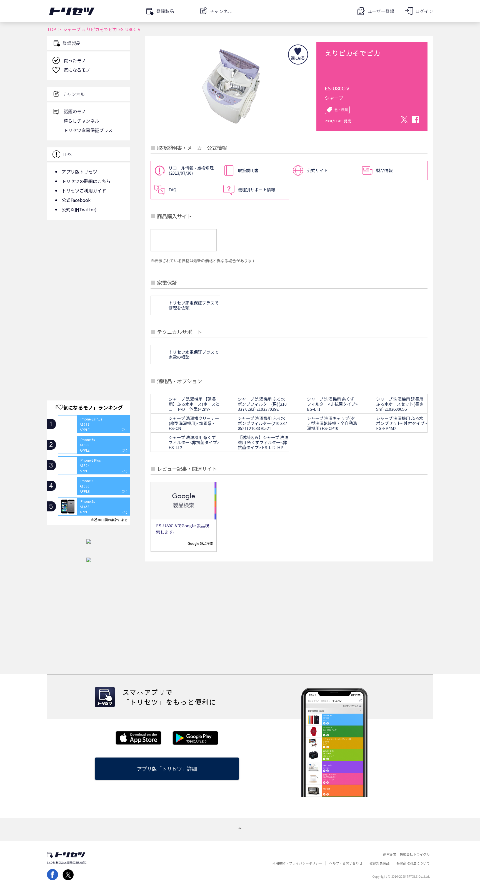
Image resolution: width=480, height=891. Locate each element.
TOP (51, 29)
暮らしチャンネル (81, 120)
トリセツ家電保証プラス (88, 130)
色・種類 (341, 110)
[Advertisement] (88, 268)
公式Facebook (76, 200)
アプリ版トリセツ (79, 171)
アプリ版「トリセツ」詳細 (167, 769)
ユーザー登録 (381, 11)
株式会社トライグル (415, 854)
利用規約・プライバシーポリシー (297, 863)
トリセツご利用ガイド (84, 190)
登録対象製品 (379, 863)
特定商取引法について (413, 863)
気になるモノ (77, 69)
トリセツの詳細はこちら (86, 181)
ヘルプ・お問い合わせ (345, 863)
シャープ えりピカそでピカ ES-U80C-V (101, 29)
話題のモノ (75, 111)
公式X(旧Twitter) (79, 209)
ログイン (424, 11)
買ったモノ (75, 60)
